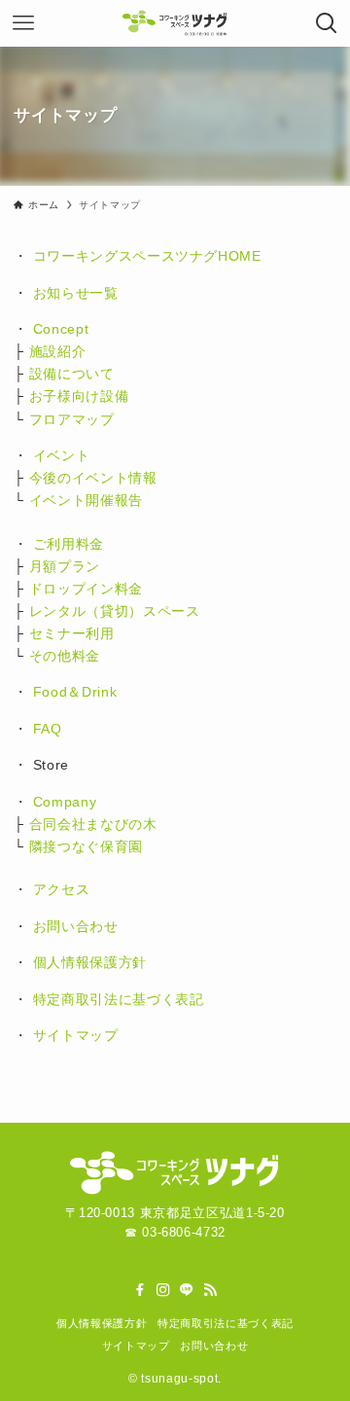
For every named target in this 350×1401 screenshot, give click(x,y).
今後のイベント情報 (93, 477)
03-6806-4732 (184, 1232)
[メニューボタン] (23, 23)
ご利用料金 (68, 544)
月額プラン (64, 566)
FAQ (47, 728)
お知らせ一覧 (76, 293)
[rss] (210, 1290)
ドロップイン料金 (86, 588)
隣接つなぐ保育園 (86, 846)
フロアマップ (72, 419)
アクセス (61, 889)
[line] (186, 1290)
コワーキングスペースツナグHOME (147, 256)
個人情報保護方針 (90, 962)
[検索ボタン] (326, 23)
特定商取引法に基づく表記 (118, 999)
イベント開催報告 (86, 500)
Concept (61, 329)
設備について (72, 373)
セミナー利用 (72, 633)
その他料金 (64, 656)
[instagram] (163, 1290)
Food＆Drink (75, 692)
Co (42, 801)
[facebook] (140, 1290)
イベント (61, 455)
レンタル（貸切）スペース (114, 611)
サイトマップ (76, 1035)
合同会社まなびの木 (93, 824)
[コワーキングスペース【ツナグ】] (175, 23)
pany (80, 801)
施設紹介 (58, 351)
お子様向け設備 (79, 396)
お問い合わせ (76, 926)
